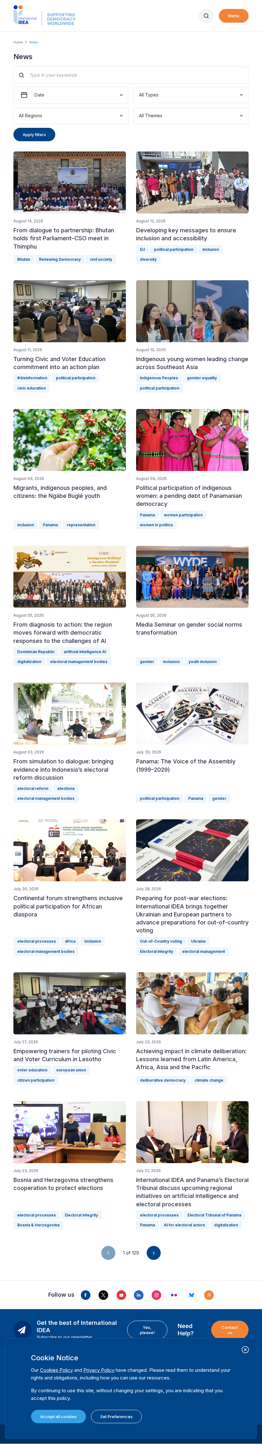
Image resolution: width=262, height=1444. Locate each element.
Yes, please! (147, 1330)
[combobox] (139, 95)
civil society (101, 259)
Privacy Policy (98, 1370)
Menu (233, 15)
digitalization (29, 661)
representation (81, 524)
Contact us (230, 1330)
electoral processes (36, 941)
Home (18, 42)
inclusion (210, 249)
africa (70, 941)
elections (66, 788)
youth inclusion (203, 661)
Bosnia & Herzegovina (38, 1225)
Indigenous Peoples (159, 377)
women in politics (156, 524)
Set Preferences (116, 1416)
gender (147, 661)
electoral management (203, 951)
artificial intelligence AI (85, 651)
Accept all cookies (58, 1416)
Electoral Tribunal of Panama (214, 1215)
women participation (183, 515)
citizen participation (35, 1080)
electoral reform (32, 788)
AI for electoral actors (184, 1225)
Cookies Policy (56, 1370)
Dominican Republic (36, 651)
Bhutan (23, 259)
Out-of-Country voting (161, 941)
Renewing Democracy (60, 259)
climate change (209, 1080)
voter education (32, 1070)
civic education (31, 388)
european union (71, 1070)
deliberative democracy (163, 1080)
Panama (50, 524)
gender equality (202, 377)
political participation (173, 249)
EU (142, 249)
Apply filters (34, 134)
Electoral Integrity (156, 951)
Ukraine (198, 941)
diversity (148, 259)
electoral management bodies (78, 661)
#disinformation (32, 377)
